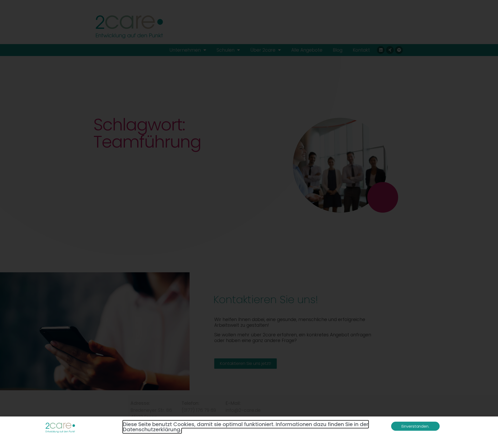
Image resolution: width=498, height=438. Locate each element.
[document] (249, 219)
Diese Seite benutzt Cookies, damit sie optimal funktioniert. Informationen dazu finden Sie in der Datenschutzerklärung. (245, 427)
